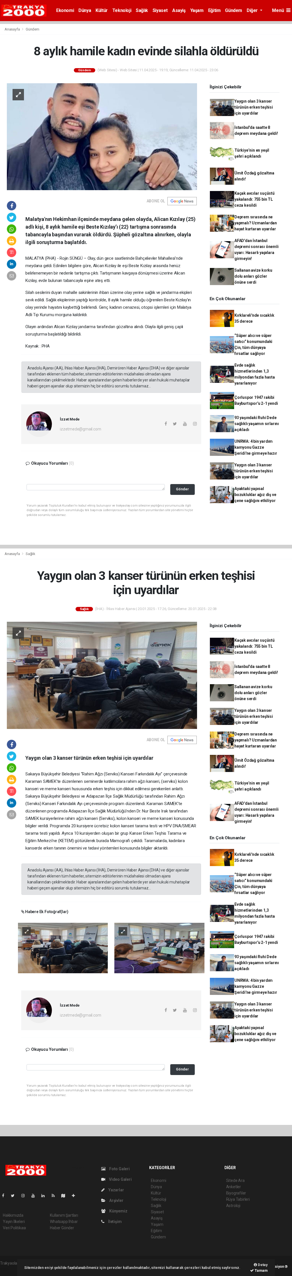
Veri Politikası (14, 1228)
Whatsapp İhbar (64, 1221)
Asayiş (179, 10)
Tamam (261, 1270)
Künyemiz (117, 1211)
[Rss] (55, 1195)
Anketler (233, 1186)
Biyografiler (236, 1193)
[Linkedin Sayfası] (45, 1195)
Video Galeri (119, 1179)
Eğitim (214, 10)
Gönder (182, 489)
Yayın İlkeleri (14, 1221)
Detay (262, 1265)
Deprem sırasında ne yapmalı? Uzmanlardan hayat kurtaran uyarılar (255, 223)
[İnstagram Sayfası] (25, 1195)
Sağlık (142, 10)
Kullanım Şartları (64, 1215)
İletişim (114, 1221)
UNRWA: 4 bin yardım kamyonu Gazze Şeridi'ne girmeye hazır (255, 447)
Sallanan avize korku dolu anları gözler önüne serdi (253, 276)
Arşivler (115, 1200)
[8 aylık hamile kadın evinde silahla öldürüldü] (102, 136)
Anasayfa (13, 29)
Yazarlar (116, 1190)
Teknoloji (121, 10)
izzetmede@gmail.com (80, 429)
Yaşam (197, 10)
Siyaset (160, 10)
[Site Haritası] (65, 1195)
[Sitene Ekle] (76, 1195)
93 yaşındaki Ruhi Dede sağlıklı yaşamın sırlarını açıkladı (256, 423)
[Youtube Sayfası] (35, 1195)
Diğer (253, 10)
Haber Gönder (62, 1228)
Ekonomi (65, 10)
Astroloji (233, 1205)
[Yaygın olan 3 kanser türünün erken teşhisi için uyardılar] (102, 675)
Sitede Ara (235, 1180)
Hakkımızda (13, 1215)
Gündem (233, 10)
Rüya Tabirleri (238, 1199)
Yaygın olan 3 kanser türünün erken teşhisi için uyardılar (253, 107)
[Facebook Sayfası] (5, 1195)
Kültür (102, 10)
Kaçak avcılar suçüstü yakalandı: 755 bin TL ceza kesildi (254, 199)
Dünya (84, 10)
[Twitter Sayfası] (15, 1195)
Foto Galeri (119, 1169)
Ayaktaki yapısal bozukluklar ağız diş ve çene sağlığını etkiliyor (255, 494)
